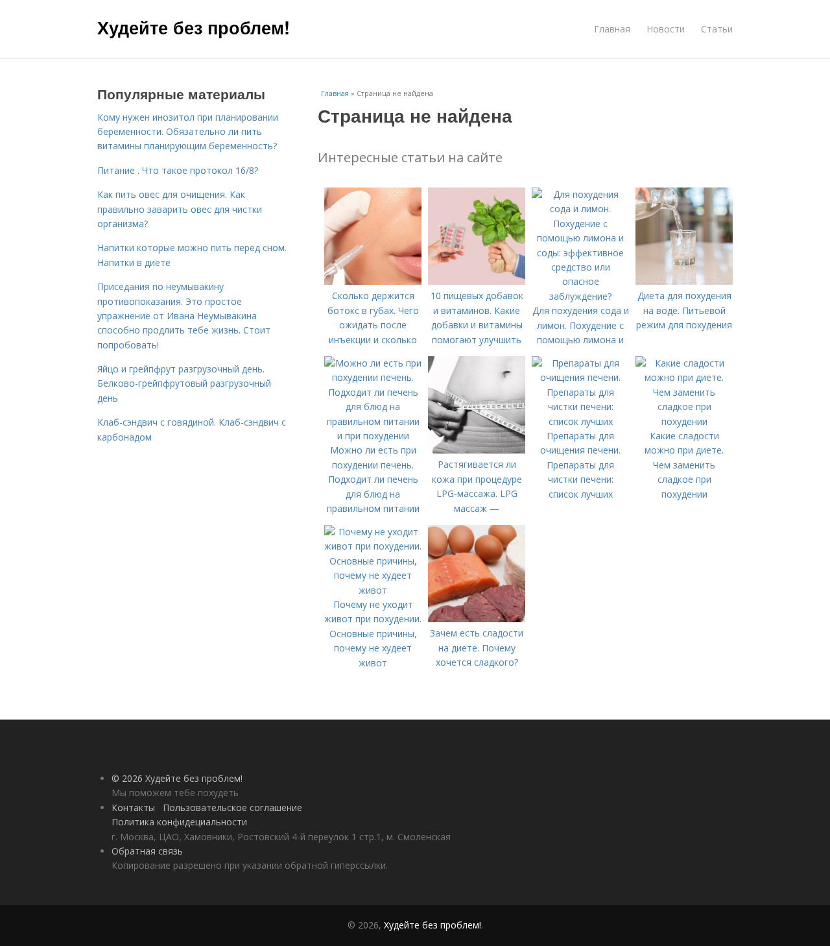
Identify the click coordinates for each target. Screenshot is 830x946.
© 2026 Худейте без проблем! (177, 778)
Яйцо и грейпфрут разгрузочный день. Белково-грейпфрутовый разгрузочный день (184, 383)
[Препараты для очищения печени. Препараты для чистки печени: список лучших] (580, 421)
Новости (665, 29)
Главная (612, 29)
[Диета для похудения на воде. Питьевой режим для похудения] (684, 281)
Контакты (133, 807)
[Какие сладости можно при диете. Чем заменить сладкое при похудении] (684, 421)
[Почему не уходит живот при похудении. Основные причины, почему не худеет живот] (372, 590)
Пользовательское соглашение (232, 807)
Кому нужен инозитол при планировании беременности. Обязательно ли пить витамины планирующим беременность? (187, 131)
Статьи (717, 29)
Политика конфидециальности (179, 822)
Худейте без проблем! (193, 27)
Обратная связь (147, 851)
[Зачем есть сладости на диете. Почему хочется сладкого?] (476, 618)
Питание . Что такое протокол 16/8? (177, 170)
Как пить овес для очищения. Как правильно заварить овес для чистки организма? (179, 209)
